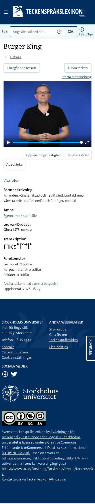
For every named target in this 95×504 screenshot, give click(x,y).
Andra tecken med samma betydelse (31, 283)
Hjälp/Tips (86, 34)
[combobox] (37, 31)
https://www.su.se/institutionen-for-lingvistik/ (37, 458)
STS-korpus (57, 329)
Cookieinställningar (16, 357)
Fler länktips (58, 347)
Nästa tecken (78, 68)
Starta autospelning (76, 77)
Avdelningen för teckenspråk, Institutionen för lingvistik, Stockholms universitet (41, 437)
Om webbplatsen (15, 352)
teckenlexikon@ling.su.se (46, 479)
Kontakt (8, 347)
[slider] (48, 142)
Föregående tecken (21, 68)
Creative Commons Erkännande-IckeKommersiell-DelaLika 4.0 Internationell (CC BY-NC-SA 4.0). (44, 447)
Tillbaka (15, 57)
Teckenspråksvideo (63, 340)
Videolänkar (15, 164)
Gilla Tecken (58, 334)
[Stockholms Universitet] (47, 393)
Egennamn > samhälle (20, 215)
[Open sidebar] (5, 12)
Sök (71, 31)
